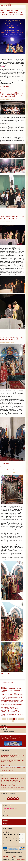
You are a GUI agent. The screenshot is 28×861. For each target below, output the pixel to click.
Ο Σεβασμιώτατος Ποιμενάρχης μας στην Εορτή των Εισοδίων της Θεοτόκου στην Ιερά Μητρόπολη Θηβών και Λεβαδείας (12, 702)
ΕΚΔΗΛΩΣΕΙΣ (4, 729)
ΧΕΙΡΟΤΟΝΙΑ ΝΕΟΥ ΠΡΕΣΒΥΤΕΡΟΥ (9, 753)
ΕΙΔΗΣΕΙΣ (3, 725)
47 (12, 718)
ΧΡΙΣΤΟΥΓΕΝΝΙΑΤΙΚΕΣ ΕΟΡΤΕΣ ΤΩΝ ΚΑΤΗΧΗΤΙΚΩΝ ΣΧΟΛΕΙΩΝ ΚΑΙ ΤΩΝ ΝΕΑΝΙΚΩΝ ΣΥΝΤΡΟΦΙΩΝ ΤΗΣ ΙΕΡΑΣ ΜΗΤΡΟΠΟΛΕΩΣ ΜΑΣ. (13, 769)
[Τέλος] (13, 721)
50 (18, 718)
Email (8, 86)
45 (7, 718)
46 (9, 718)
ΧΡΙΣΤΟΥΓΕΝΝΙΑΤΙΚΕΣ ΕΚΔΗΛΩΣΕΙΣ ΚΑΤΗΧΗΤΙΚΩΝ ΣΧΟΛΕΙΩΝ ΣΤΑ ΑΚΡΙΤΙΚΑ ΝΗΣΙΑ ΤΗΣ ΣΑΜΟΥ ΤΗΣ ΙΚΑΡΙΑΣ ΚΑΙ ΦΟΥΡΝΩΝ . (13, 760)
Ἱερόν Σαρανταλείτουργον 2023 (8, 707)
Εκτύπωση (5, 673)
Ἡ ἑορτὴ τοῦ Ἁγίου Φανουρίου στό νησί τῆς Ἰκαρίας (12, 778)
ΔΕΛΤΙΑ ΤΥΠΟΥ (5, 727)
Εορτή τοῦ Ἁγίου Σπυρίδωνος (11, 470)
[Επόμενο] (23, 719)
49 (16, 718)
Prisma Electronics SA (19, 859)
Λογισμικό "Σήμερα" (7, 815)
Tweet (2, 676)
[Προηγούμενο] (5, 719)
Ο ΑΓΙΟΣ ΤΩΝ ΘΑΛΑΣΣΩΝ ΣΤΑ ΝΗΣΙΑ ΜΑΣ (11, 688)
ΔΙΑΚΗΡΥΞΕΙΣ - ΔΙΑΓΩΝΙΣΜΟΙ (8, 731)
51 (20, 718)
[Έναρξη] (3, 719)
